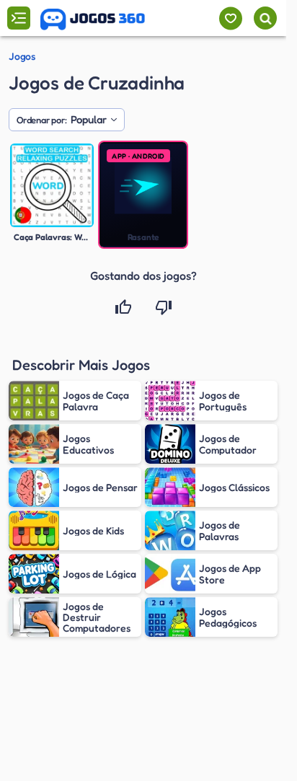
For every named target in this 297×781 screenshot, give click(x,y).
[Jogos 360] (92, 19)
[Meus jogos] (230, 18)
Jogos (22, 56)
